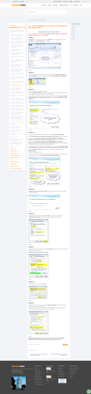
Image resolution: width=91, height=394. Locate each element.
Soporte (70, 1)
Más (80, 5)
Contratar (65, 1)
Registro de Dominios (38, 376)
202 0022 (22, 1)
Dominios (44, 5)
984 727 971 (16, 1)
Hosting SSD (37, 368)
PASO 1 (73, 26)
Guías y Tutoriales (61, 376)
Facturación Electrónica (38, 382)
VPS (70, 5)
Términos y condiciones (73, 369)
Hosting (49, 5)
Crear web (55, 5)
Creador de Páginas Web (39, 384)
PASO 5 (73, 33)
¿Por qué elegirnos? (58, 1)
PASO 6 (73, 34)
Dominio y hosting (38, 381)
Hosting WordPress (38, 371)
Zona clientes (60, 369)
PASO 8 (73, 38)
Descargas (71, 376)
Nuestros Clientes (61, 374)
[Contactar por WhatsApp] (89, 393)
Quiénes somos (60, 368)
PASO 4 (73, 31)
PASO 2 (73, 27)
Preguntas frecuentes (73, 372)
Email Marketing (37, 374)
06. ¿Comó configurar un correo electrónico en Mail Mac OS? (58, 355)
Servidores (75, 5)
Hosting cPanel (37, 369)
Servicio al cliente (72, 371)
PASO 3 (73, 29)
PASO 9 (73, 39)
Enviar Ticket (71, 374)
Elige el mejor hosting (61, 373)
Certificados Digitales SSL (39, 373)
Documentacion (35, 20)
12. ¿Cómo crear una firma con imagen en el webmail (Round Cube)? (38, 355)
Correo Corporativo (63, 5)
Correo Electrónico (42, 20)
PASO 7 (73, 36)
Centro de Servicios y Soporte (74, 368)
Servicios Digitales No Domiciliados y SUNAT (38, 379)
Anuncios (71, 378)
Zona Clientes (76, 1)
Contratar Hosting (61, 371)
